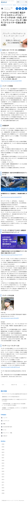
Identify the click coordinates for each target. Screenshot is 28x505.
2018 (3, 465)
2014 (3, 476)
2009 (3, 490)
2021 (3, 457)
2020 (3, 460)
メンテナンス (6, 420)
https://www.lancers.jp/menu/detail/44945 (11, 81)
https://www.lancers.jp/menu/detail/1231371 (11, 255)
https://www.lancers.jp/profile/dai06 (10, 318)
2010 (3, 487)
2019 (3, 463)
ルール (4, 429)
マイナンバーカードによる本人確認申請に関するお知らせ (14, 393)
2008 (3, 493)
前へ (3, 384)
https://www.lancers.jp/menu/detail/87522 (11, 197)
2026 (3, 444)
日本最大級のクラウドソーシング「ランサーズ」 (10, 500)
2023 (3, 452)
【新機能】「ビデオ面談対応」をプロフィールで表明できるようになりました (14, 408)
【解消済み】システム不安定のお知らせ (10, 396)
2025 (3, 446)
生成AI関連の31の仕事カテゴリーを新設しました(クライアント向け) (14, 400)
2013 (3, 479)
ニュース (5, 417)
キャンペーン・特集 (8, 7)
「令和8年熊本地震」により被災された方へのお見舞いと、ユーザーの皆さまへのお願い (14, 404)
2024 (3, 449)
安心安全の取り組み (7, 426)
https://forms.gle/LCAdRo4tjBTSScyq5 (10, 367)
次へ (25, 384)
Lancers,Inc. (22, 500)
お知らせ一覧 (14, 384)
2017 (3, 468)
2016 (3, 471)
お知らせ (5, 435)
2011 (3, 485)
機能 (4, 423)
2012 (3, 482)
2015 (3, 474)
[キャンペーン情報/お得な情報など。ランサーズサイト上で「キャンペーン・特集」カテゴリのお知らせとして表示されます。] (2, 8)
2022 (3, 454)
